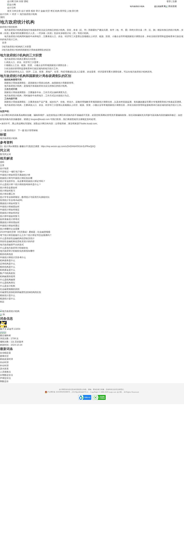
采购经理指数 (81, 102)
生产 (97, 30)
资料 (2, 162)
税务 (33, 11)
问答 (21, 1)
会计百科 (11, 7)
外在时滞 (4, 365)
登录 (169, 1)
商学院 (63, 11)
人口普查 (80, 71)
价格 (62, 102)
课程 (26, 1)
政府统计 (13, 30)
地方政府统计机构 (8, 138)
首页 (9, 11)
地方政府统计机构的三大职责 (17, 46)
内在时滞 (4, 362)
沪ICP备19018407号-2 (80, 392)
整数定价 (4, 381)
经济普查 (102, 71)
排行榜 (75, 11)
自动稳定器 (5, 353)
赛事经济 (4, 356)
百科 (16, 1)
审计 (38, 11)
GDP (28, 71)
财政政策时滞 (6, 359)
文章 (2, 165)
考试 (52, 11)
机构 (57, 11)
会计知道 (4, 168)
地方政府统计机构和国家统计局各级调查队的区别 (26, 50)
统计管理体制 (31, 130)
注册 (174, 1)
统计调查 (136, 36)
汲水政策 (4, 368)
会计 (23, 11)
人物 (69, 11)
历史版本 (19, 341)
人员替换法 (5, 372)
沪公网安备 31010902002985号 (58, 392)
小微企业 (116, 36)
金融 (43, 11)
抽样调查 (58, 92)
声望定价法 (5, 378)
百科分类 (16, 11)
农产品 (40, 102)
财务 (28, 11)
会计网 (10, 1)
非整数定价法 (6, 375)
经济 (47, 11)
